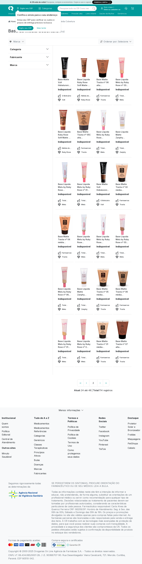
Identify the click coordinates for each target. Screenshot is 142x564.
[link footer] (58, 545)
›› (106, 383)
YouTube (103, 440)
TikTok (102, 449)
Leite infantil (91, 13)
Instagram (104, 435)
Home (13, 21)
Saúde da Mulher (106, 13)
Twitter (102, 426)
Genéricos (122, 13)
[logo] (10, 8)
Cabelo (131, 448)
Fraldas (131, 434)
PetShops (133, 443)
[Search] (94, 8)
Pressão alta (77, 13)
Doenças (38, 464)
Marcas (38, 469)
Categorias (39, 435)
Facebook (104, 431)
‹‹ (80, 383)
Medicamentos (41, 423)
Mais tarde (41, 28)
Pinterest (103, 444)
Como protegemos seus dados (74, 453)
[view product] (64, 67)
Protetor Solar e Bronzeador (134, 427)
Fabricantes (40, 473)
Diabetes (64, 13)
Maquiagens (134, 439)
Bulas (37, 460)
